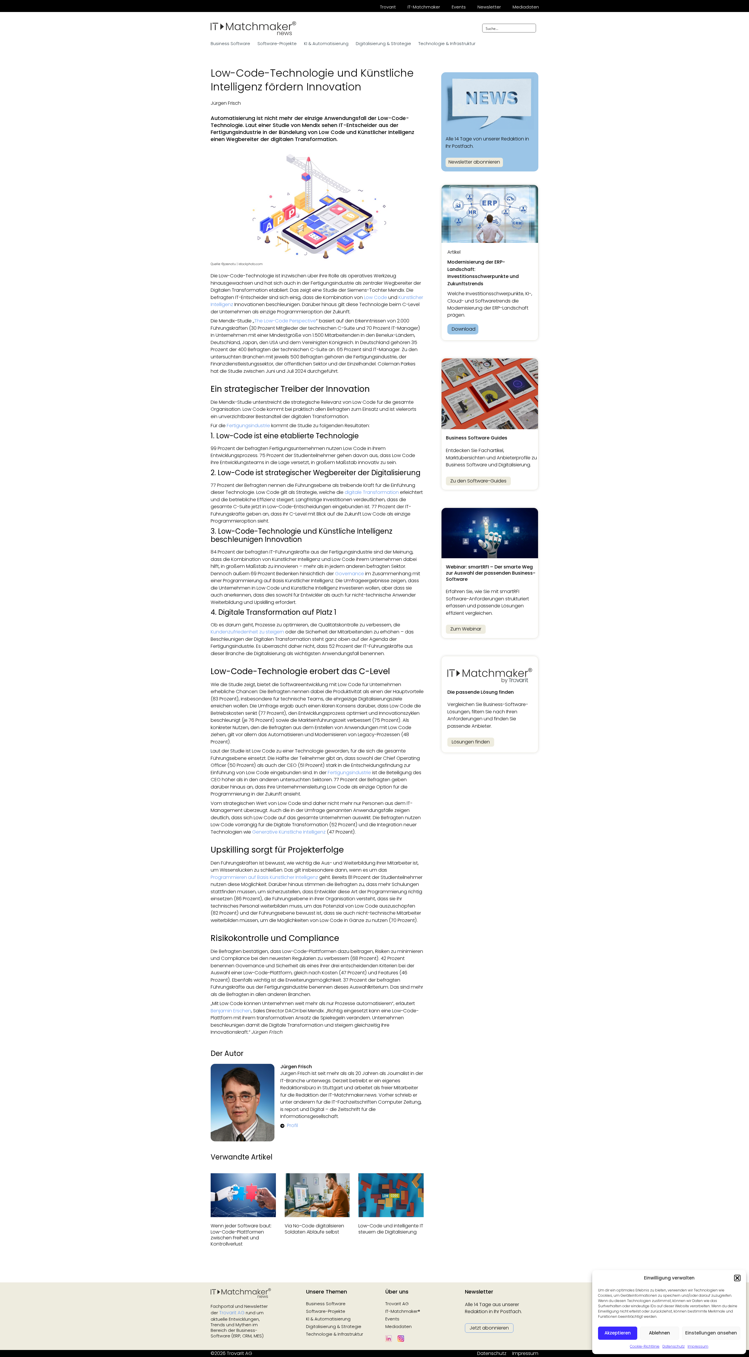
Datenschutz (673, 1346)
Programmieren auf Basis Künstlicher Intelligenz (264, 877)
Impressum (698, 1346)
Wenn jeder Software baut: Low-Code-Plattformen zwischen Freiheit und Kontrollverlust (241, 1234)
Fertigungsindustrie (248, 425)
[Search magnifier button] (532, 28)
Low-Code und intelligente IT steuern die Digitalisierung (390, 1228)
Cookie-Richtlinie (644, 1346)
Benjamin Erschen (231, 1010)
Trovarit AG (232, 1312)
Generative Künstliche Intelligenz (289, 832)
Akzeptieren (617, 1333)
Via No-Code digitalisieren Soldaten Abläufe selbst (314, 1228)
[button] (737, 1278)
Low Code (375, 297)
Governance (349, 573)
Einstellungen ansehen (711, 1333)
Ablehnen (659, 1333)
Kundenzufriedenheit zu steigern (247, 631)
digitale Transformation (372, 492)
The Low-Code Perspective (285, 320)
